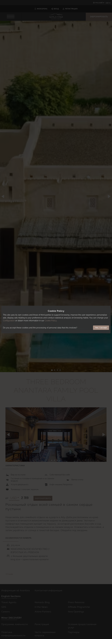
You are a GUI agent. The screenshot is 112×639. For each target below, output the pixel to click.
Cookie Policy (51, 321)
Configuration (9, 321)
